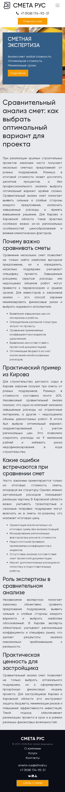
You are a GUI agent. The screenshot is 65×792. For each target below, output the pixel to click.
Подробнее (18, 73)
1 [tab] (33, 90)
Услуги (32, 753)
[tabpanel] (32, 60)
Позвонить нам (32, 21)
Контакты (33, 758)
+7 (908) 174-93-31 (34, 13)
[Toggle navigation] (57, 5)
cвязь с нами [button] (32, 783)
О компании (32, 748)
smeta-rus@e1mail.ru (32, 765)
